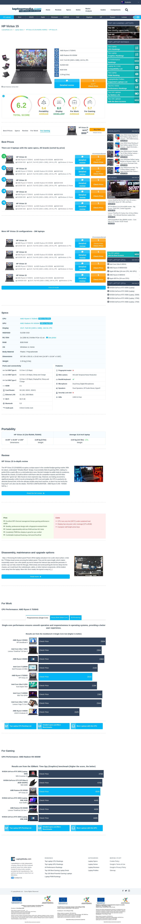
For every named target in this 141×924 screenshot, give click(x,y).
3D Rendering (75, 617)
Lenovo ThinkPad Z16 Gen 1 (18, 810)
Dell (77, 17)
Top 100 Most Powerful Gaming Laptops (58, 873)
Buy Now (97, 130)
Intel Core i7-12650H (20, 693)
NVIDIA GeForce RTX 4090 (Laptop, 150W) (124, 295)
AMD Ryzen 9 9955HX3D (124, 268)
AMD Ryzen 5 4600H (20, 711)
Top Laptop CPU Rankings (54, 861)
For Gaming (45, 131)
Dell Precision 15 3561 (20, 669)
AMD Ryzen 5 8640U (20, 659)
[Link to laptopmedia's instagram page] (129, 891)
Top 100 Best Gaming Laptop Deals (57, 870)
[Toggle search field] (127, 10)
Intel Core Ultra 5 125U (19, 684)
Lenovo (124, 17)
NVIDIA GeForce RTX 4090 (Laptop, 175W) (124, 298)
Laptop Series (93, 864)
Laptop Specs (19, 29)
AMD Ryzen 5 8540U (20, 640)
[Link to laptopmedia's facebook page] (123, 891)
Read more (34, 577)
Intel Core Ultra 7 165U (19, 649)
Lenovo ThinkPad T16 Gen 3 (18, 651)
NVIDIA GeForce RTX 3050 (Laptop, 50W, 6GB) (15, 799)
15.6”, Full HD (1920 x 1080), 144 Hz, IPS (36, 328)
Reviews (58, 10)
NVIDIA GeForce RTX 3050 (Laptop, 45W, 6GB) (15, 818)
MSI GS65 (24, 785)
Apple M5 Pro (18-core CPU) (124, 278)
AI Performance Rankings (53, 867)
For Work (34, 131)
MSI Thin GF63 (22, 695)
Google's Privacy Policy (118, 867)
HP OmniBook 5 (22, 642)
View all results (53, 287)
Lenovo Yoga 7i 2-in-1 (20, 704)
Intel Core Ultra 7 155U (19, 702)
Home (48, 10)
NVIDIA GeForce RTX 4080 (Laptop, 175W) (124, 302)
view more (134, 131)
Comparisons (116, 10)
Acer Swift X (23, 802)
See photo (52, 338)
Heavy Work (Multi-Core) (59, 617)
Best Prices (7, 131)
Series (78, 10)
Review (25, 131)
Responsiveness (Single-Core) (37, 618)
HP (101, 17)
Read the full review (34, 493)
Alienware (54, 17)
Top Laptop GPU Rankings (54, 864)
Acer (19, 17)
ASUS (31, 17)
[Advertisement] (54, 40)
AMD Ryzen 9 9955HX (124, 275)
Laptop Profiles (93, 870)
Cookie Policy (114, 861)
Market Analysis (88, 10)
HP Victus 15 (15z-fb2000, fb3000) (36, 29)
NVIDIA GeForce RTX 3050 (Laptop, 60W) (15, 773)
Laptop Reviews (93, 867)
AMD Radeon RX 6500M (19, 808)
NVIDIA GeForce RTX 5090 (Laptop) (122, 287)
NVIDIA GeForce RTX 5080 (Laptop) (122, 291)
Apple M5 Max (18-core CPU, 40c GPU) (124, 271)
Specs (68, 10)
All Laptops (7, 17)
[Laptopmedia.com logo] (27, 10)
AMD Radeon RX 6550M (36, 323)
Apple (43, 17)
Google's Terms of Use (117, 864)
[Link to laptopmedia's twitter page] (126, 891)
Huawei (112, 17)
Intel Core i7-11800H (20, 667)
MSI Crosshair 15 (22, 776)
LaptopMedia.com (7, 29)
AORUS (66, 17)
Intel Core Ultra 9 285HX (124, 264)
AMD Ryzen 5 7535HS (35, 319)
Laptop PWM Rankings (53, 876)
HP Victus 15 (53, 29)
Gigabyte (89, 17)
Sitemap (112, 870)
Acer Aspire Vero (22, 686)
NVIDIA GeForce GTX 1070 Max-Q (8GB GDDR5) (15, 782)
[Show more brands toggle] (138, 17)
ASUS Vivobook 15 (21, 713)
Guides (103, 10)
